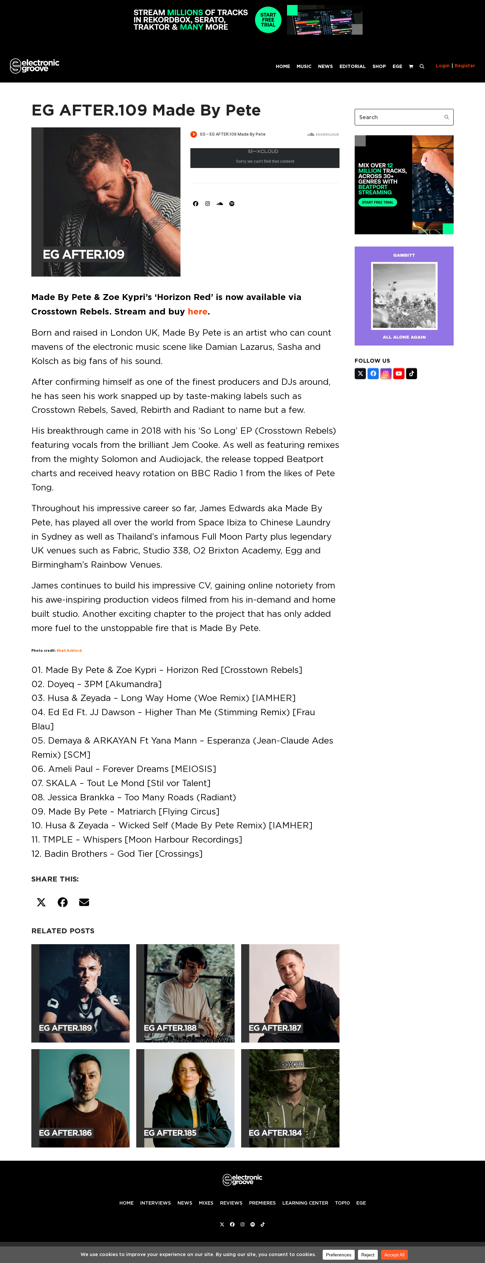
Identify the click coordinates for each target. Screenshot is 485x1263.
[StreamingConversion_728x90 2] (242, 33)
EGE (361, 1203)
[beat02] (404, 232)
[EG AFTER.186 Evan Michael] (80, 1097)
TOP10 (342, 1203)
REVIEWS (231, 1203)
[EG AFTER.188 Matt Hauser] (185, 992)
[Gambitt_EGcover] (404, 343)
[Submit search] (446, 117)
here (198, 311)
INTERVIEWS (155, 1203)
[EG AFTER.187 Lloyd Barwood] (290, 992)
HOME (126, 1203)
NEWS (185, 1203)
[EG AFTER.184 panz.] (290, 1097)
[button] (422, 66)
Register (465, 66)
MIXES (206, 1203)
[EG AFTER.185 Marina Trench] (185, 1097)
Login (443, 66)
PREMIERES (262, 1203)
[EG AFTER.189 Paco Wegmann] (80, 992)
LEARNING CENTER (305, 1203)
